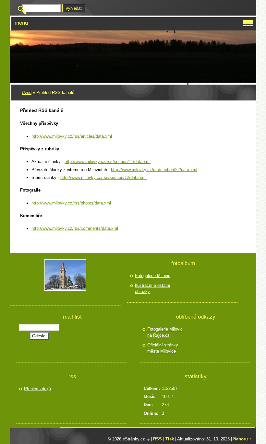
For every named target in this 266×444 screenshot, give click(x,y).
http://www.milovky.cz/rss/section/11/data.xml (108, 161)
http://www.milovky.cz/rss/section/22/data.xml (154, 169)
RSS (157, 439)
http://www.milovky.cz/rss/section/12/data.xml (103, 177)
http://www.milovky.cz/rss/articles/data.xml (71, 136)
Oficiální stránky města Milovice (162, 348)
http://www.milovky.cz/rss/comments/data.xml (74, 228)
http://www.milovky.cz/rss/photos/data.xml (71, 203)
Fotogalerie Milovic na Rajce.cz (165, 332)
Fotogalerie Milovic (152, 275)
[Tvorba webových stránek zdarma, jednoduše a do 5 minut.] (148, 439)
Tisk (169, 439)
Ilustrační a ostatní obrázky (152, 288)
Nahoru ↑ (242, 439)
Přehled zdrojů (37, 388)
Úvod (26, 92)
